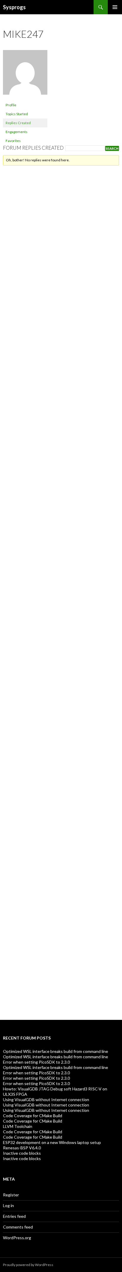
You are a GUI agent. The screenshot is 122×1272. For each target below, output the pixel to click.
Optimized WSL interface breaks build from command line (55, 1051)
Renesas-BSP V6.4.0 (22, 1147)
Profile (11, 105)
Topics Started (17, 114)
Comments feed (18, 1226)
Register (11, 1194)
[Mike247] (25, 75)
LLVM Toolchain (17, 1126)
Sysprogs (14, 7)
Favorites (13, 140)
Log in (8, 1205)
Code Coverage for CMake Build (32, 1115)
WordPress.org (17, 1237)
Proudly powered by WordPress (28, 1264)
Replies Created (18, 123)
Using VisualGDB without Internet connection (46, 1099)
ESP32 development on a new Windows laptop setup (52, 1142)
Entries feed (14, 1216)
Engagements (17, 131)
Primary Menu (115, 7)
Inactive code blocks (22, 1153)
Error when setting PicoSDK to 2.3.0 (36, 1062)
